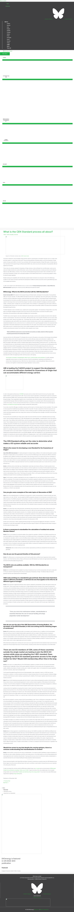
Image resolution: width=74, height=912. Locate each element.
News (5, 234)
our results (37, 768)
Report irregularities (44, 909)
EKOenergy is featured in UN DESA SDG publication (11, 861)
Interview (16, 234)
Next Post (5, 782)
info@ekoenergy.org (37, 897)
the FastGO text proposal (12, 404)
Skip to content (3, 0)
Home (8, 3)
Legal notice (36, 909)
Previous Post (6, 780)
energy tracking (16, 773)
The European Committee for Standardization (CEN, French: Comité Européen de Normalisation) (25, 357)
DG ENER (21, 394)
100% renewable (10, 234)
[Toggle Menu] (37, 60)
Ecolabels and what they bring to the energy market (29, 771)
